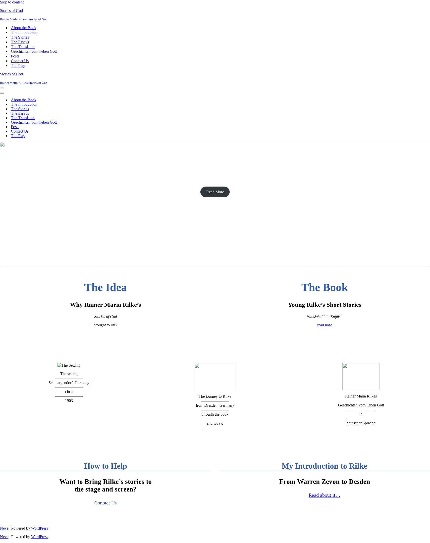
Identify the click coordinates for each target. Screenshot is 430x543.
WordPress (39, 528)
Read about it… (324, 495)
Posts (15, 56)
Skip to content (12, 2)
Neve (4, 528)
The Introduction (24, 32)
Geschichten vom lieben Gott (34, 51)
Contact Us (20, 61)
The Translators (23, 47)
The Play (18, 65)
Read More (215, 192)
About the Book (23, 28)
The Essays (20, 42)
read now (324, 325)
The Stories (20, 37)
